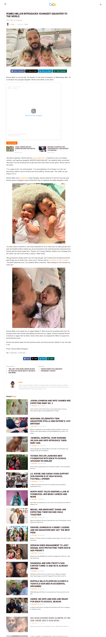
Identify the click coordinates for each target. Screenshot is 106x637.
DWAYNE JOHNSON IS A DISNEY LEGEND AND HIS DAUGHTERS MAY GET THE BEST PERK (50, 530)
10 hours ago (42, 405)
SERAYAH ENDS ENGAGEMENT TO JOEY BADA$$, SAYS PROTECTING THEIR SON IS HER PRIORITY (50, 548)
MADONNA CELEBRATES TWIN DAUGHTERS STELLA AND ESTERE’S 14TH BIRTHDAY (50, 421)
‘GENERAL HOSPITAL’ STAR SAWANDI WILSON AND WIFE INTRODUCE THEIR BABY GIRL (48, 440)
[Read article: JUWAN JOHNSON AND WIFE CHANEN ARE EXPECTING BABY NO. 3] (17, 407)
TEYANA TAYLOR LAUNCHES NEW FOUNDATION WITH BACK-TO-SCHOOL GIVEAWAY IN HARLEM (48, 458)
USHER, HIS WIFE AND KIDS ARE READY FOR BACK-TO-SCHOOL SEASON (49, 600)
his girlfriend (23, 178)
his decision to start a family (58, 260)
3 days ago (41, 604)
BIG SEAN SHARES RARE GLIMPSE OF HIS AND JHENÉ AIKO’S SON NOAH (50, 618)
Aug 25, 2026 (19, 152)
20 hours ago (42, 463)
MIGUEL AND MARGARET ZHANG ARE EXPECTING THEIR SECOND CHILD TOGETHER (48, 512)
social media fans (38, 158)
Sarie (12, 24)
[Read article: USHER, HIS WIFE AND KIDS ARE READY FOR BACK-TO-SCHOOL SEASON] (17, 605)
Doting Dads (13, 352)
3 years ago (20, 24)
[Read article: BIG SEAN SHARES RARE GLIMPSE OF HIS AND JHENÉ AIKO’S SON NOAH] (17, 623)
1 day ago (41, 481)
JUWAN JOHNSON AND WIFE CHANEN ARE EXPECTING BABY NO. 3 (50, 402)
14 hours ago (42, 445)
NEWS (26, 24)
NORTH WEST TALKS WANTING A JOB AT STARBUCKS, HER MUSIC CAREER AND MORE (49, 494)
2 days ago (41, 499)
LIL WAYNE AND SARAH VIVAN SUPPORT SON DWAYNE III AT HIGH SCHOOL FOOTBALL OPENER (49, 476)
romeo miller (22, 352)
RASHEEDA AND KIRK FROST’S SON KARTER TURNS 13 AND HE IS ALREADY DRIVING (49, 566)
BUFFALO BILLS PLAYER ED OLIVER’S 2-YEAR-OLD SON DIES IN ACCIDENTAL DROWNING (49, 584)
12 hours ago (42, 426)
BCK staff (34, 405)
